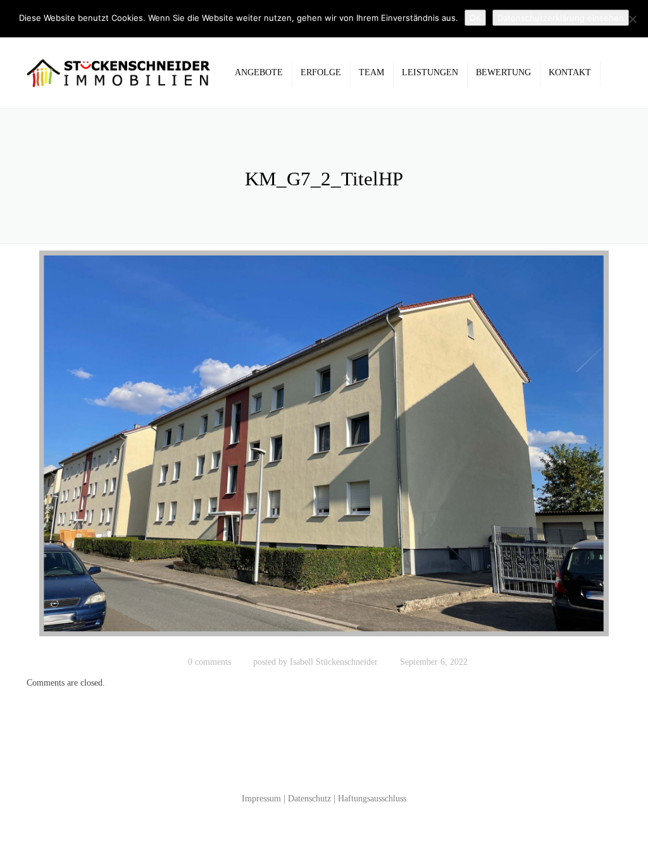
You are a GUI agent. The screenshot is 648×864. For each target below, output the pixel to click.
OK (475, 18)
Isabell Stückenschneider (334, 662)
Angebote (259, 72)
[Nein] (632, 19)
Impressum (261, 798)
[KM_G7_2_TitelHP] (324, 449)
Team (371, 72)
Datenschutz (309, 798)
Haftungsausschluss (372, 798)
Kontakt (570, 72)
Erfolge (321, 72)
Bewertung (503, 72)
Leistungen (430, 72)
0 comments (209, 662)
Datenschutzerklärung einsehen (560, 18)
